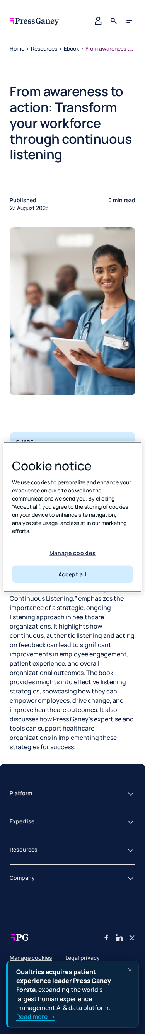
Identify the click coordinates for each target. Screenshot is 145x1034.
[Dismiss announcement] (130, 969)
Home (17, 48)
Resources (44, 48)
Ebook (71, 48)
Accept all (72, 573)
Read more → (35, 1016)
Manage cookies (72, 553)
